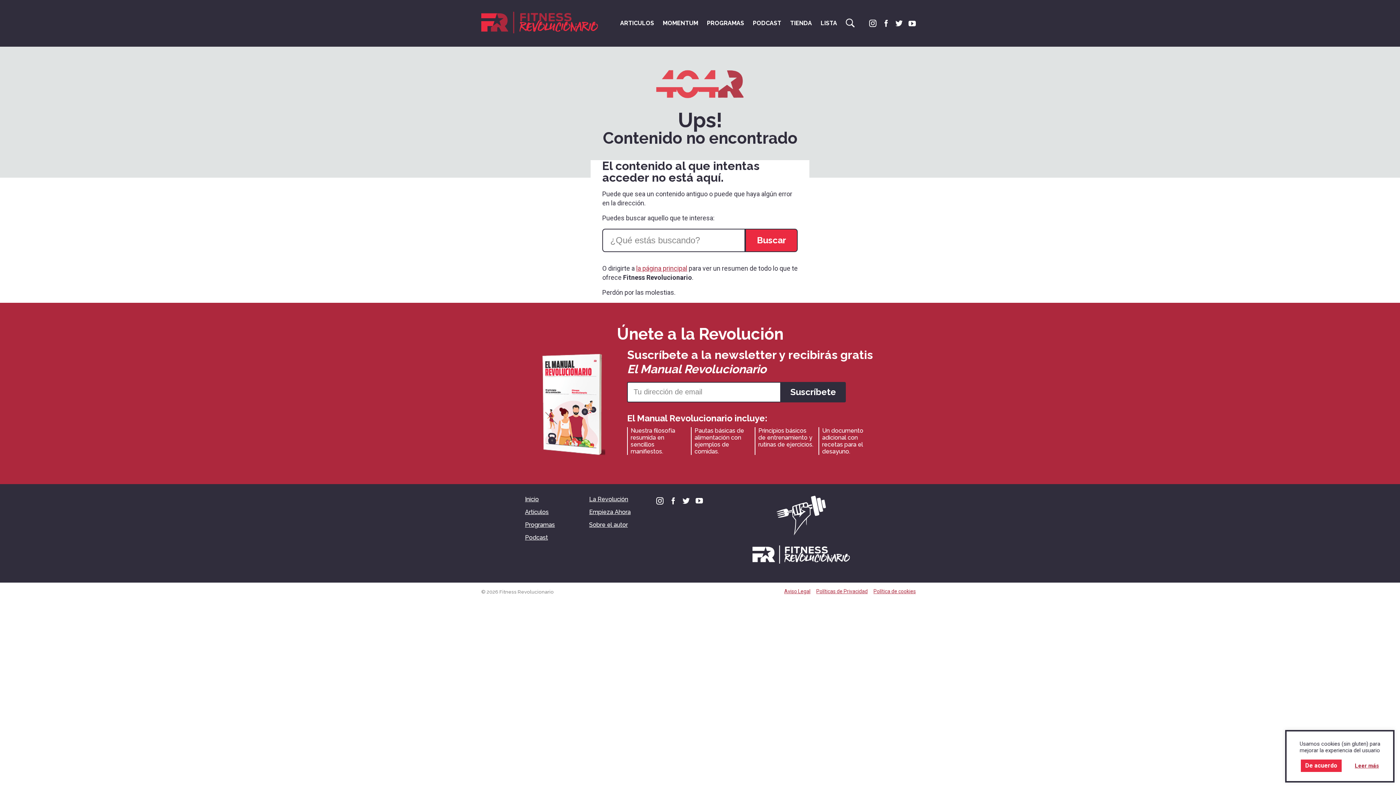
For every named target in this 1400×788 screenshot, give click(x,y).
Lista (829, 23)
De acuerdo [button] (1321, 765)
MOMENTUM (680, 23)
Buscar (850, 23)
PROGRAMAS (725, 23)
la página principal (661, 268)
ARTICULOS (637, 23)
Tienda (801, 23)
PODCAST (767, 23)
